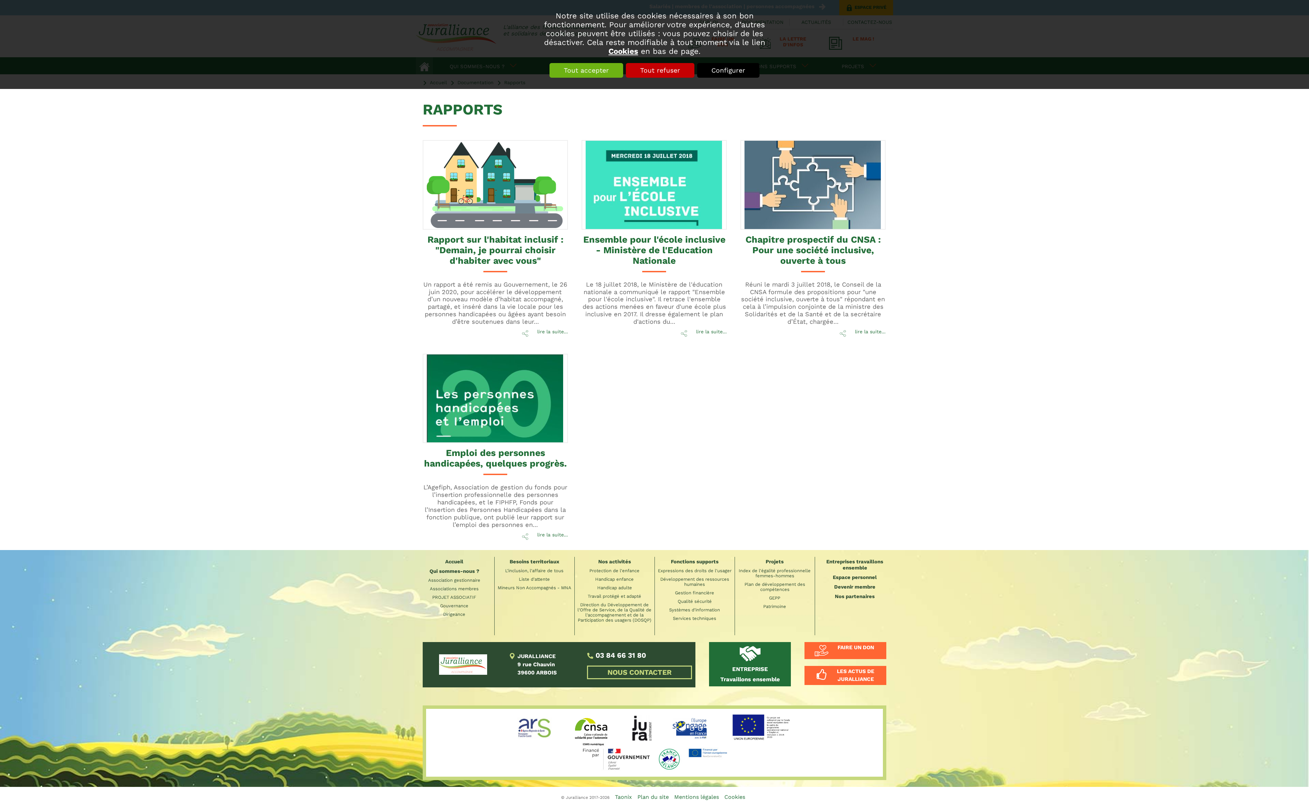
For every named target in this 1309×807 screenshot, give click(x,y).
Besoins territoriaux (534, 562)
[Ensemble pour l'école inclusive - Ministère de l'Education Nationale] (654, 185)
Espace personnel (855, 577)
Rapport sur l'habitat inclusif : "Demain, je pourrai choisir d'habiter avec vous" (495, 250)
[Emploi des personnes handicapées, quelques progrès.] (495, 398)
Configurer (728, 70)
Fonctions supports (695, 562)
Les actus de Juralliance (855, 675)
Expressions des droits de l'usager (695, 570)
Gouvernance (454, 605)
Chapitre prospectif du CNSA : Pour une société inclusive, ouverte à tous (813, 250)
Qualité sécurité (695, 601)
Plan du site (653, 797)
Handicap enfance (614, 579)
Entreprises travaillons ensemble (854, 565)
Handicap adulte (614, 587)
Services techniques (694, 618)
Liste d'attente (534, 579)
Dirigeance (454, 614)
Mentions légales (696, 797)
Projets (775, 562)
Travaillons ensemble (750, 674)
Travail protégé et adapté (614, 596)
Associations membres (454, 588)
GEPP (774, 597)
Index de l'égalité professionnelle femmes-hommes (775, 573)
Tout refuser (660, 70)
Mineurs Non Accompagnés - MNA (534, 587)
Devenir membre (854, 587)
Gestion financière (694, 592)
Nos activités (614, 562)
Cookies (623, 51)
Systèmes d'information (694, 609)
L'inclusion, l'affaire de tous (534, 570)
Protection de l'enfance (614, 570)
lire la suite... (552, 331)
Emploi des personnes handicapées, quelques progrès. (495, 458)
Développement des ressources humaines (694, 582)
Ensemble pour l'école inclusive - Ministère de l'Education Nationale (654, 250)
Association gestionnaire (454, 580)
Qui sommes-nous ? (454, 571)
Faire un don (856, 647)
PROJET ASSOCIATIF (454, 597)
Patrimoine (774, 606)
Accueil (454, 562)
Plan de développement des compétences (774, 587)
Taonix (623, 797)
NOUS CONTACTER (639, 672)
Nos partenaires (855, 596)
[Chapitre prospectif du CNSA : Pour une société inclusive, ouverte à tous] (813, 185)
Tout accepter (586, 70)
